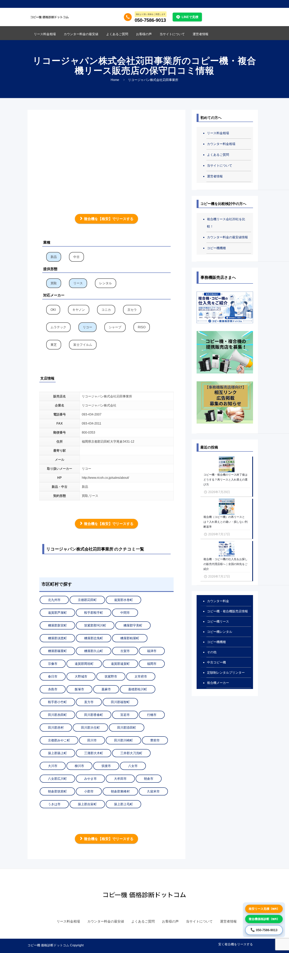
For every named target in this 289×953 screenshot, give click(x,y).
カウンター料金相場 (221, 144)
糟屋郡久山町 (93, 651)
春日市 (52, 676)
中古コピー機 (216, 662)
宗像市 (52, 663)
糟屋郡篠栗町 (57, 651)
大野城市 (81, 676)
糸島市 (52, 689)
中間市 (125, 612)
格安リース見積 (264, 908)
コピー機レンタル (219, 631)
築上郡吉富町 (87, 804)
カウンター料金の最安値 (105, 921)
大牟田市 (120, 778)
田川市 (92, 740)
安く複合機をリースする (235, 944)
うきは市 (54, 804)
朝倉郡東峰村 (120, 791)
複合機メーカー (218, 682)
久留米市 (153, 791)
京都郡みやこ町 (59, 740)
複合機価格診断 (264, 919)
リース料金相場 (218, 133)
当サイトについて (219, 165)
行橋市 (151, 714)
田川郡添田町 (126, 727)
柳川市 (79, 766)
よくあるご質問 (218, 154)
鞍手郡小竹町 (57, 702)
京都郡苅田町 (87, 600)
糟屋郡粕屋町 (129, 638)
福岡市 (151, 663)
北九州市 (54, 600)
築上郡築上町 (57, 753)
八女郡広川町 (57, 778)
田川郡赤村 (56, 727)
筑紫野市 (111, 676)
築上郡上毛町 (123, 804)
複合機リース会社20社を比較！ (226, 222)
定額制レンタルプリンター (226, 672)
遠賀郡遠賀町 (120, 663)
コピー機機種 (216, 248)
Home (115, 80)
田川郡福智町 (120, 702)
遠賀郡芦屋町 (57, 612)
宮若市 (125, 714)
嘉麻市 (106, 689)
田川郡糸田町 (57, 714)
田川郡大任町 (90, 727)
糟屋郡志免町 (93, 638)
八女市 (133, 766)
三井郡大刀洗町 (131, 753)
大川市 (52, 766)
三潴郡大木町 (93, 753)
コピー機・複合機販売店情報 (227, 611)
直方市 (89, 702)
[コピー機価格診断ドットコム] (49, 17)
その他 (211, 652)
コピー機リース (218, 621)
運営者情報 (215, 176)
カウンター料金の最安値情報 (227, 237)
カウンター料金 (218, 601)
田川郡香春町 (93, 714)
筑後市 (106, 766)
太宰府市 (140, 676)
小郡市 (89, 791)
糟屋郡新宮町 (57, 625)
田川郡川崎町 (123, 740)
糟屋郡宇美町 (132, 625)
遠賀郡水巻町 (123, 600)
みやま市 (90, 778)
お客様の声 (170, 921)
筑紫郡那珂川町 (95, 625)
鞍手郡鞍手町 (93, 612)
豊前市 (155, 740)
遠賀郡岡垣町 (84, 663)
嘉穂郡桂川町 (137, 689)
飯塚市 (79, 689)
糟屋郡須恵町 (57, 638)
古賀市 (125, 651)
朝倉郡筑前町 (57, 791)
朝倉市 (148, 778)
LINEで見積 (190, 17)
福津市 (151, 651)
